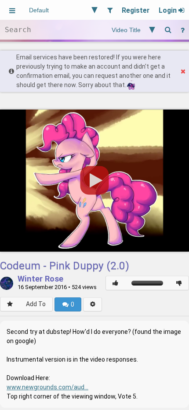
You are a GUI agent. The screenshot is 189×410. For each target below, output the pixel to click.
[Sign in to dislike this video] (179, 283)
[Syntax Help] (182, 30)
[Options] (92, 304)
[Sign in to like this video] (115, 283)
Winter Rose (40, 279)
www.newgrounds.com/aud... (47, 387)
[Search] (168, 30)
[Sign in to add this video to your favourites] (9, 304)
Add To (36, 304)
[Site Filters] (109, 10)
